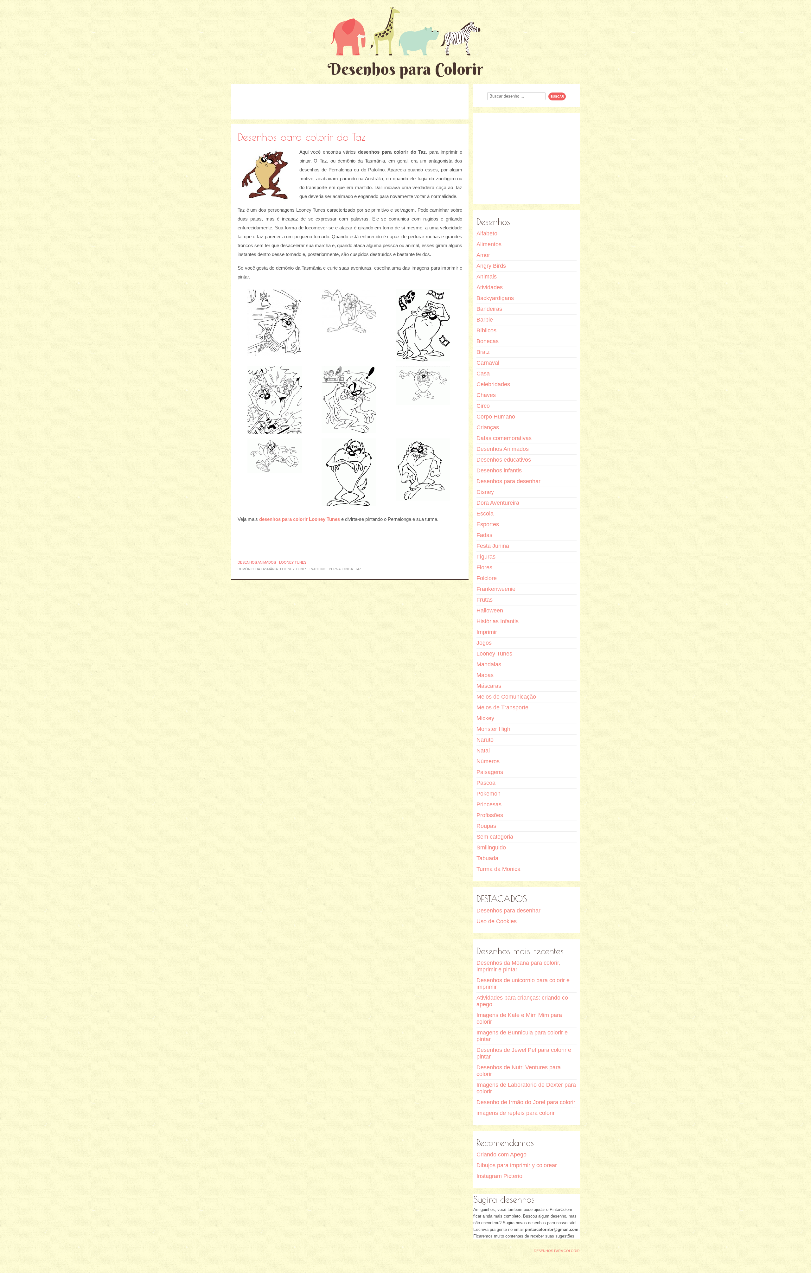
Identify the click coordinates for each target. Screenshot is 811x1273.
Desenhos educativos (503, 460)
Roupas (486, 826)
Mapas (485, 675)
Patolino (318, 569)
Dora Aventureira (497, 503)
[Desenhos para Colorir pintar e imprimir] (405, 30)
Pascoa (485, 783)
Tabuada (487, 858)
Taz (358, 569)
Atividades (489, 287)
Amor (483, 255)
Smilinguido (491, 847)
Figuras (485, 556)
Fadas (484, 535)
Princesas (488, 804)
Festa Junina (492, 546)
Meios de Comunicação (506, 697)
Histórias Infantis (497, 621)
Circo (483, 406)
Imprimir (486, 632)
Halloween (489, 610)
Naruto (485, 740)
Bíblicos (486, 330)
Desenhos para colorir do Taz (301, 137)
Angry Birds (491, 266)
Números (488, 761)
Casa (483, 373)
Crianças (487, 427)
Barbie (484, 320)
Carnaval (487, 363)
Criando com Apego (501, 1154)
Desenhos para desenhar (508, 481)
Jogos (484, 643)
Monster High (493, 729)
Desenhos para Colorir (405, 69)
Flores (484, 567)
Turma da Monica (498, 869)
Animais (486, 276)
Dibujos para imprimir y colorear (516, 1165)
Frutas (484, 600)
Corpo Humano (495, 416)
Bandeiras (489, 309)
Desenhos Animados (257, 562)
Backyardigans (495, 298)
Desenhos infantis (499, 470)
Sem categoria (494, 837)
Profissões (489, 815)
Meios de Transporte (502, 707)
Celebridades (493, 384)
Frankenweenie (495, 589)
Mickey (485, 718)
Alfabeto (486, 233)
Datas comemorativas (504, 438)
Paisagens (489, 772)
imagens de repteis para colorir (515, 1113)
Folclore (486, 578)
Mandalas (488, 664)
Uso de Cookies (496, 921)
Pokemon (488, 793)
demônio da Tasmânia (258, 569)
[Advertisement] (350, 101)
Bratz (483, 352)
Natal (483, 750)
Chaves (486, 395)
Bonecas (487, 341)
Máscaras (488, 686)
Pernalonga (341, 569)
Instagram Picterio (499, 1176)
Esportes (487, 524)
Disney (485, 492)
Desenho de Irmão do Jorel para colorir (525, 1102)
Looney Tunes (292, 562)
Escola (485, 513)
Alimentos (488, 244)
